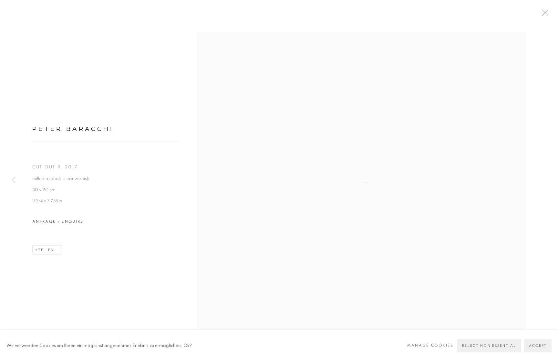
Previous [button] (14, 180)
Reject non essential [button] (489, 345)
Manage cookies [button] (430, 345)
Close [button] (543, 14)
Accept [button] (538, 345)
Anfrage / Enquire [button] (58, 221)
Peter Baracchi (73, 129)
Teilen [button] (46, 250)
